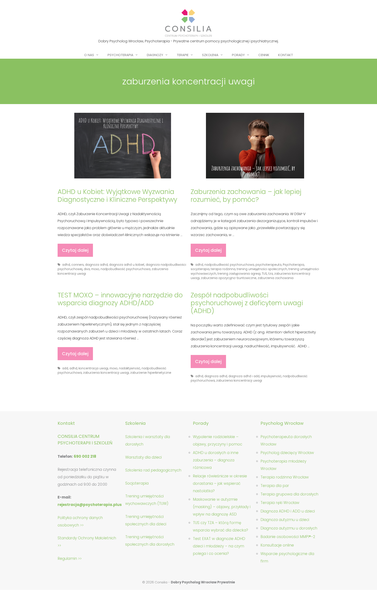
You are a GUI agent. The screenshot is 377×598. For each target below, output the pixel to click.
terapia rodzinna (223, 269)
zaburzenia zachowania (275, 278)
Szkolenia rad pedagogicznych (153, 470)
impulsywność (271, 376)
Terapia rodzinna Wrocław (284, 477)
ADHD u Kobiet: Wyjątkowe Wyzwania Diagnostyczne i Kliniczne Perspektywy (117, 195)
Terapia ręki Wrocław (279, 502)
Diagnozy (155, 55)
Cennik (263, 55)
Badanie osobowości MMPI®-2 (287, 536)
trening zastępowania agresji (239, 274)
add (65, 368)
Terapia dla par (274, 485)
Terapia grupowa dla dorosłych (289, 494)
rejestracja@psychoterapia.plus (90, 504)
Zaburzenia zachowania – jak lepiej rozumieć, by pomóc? (246, 195)
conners (77, 265)
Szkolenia (210, 55)
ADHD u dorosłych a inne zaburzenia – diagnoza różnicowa (215, 460)
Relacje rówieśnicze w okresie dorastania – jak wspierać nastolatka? (220, 483)
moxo (95, 269)
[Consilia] (188, 23)
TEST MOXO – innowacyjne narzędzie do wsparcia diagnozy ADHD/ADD (120, 299)
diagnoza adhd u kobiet (126, 265)
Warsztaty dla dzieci (143, 457)
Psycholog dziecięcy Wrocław (287, 452)
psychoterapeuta (268, 265)
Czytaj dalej (77, 252)
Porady (238, 55)
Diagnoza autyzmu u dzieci (284, 519)
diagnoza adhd (96, 265)
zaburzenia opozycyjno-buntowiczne (228, 278)
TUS (264, 274)
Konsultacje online (277, 545)
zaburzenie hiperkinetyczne (150, 373)
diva (87, 269)
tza (270, 274)
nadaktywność (129, 368)
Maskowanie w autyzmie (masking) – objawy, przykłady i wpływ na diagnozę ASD (221, 507)
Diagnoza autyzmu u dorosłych (288, 528)
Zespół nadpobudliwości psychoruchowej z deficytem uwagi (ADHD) (247, 302)
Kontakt (285, 55)
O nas (89, 55)
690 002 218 (85, 456)
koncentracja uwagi (93, 368)
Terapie (182, 55)
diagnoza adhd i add (243, 376)
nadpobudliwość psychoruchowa (125, 269)
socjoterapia (200, 269)
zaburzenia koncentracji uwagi (106, 373)
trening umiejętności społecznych (262, 269)
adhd (66, 265)
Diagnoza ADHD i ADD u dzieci (287, 511)
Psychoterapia (120, 55)
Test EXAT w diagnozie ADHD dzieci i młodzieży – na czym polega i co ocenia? (219, 546)
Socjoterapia (137, 483)
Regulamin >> (70, 558)
